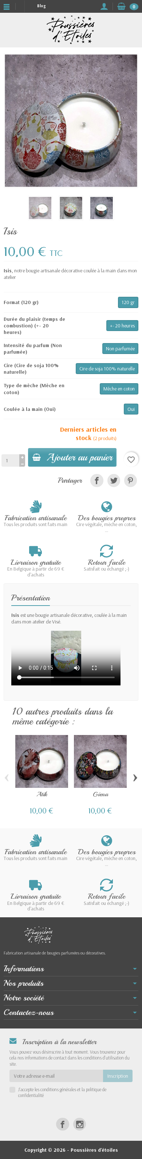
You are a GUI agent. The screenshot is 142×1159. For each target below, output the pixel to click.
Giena (100, 794)
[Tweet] (113, 480)
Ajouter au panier (79, 457)
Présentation (30, 597)
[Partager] (96, 480)
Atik (41, 794)
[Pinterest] (130, 480)
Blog (41, 5)
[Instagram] (79, 1124)
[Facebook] (62, 1124)
